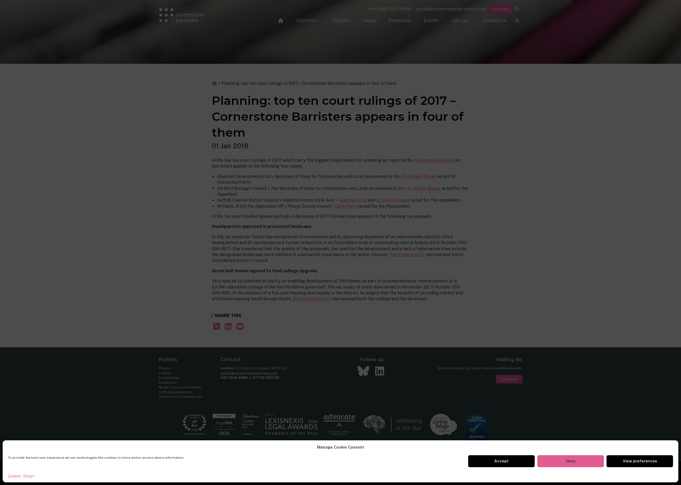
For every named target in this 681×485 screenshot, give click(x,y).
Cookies (14, 476)
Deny (570, 461)
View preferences (640, 461)
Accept (501, 461)
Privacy (28, 476)
